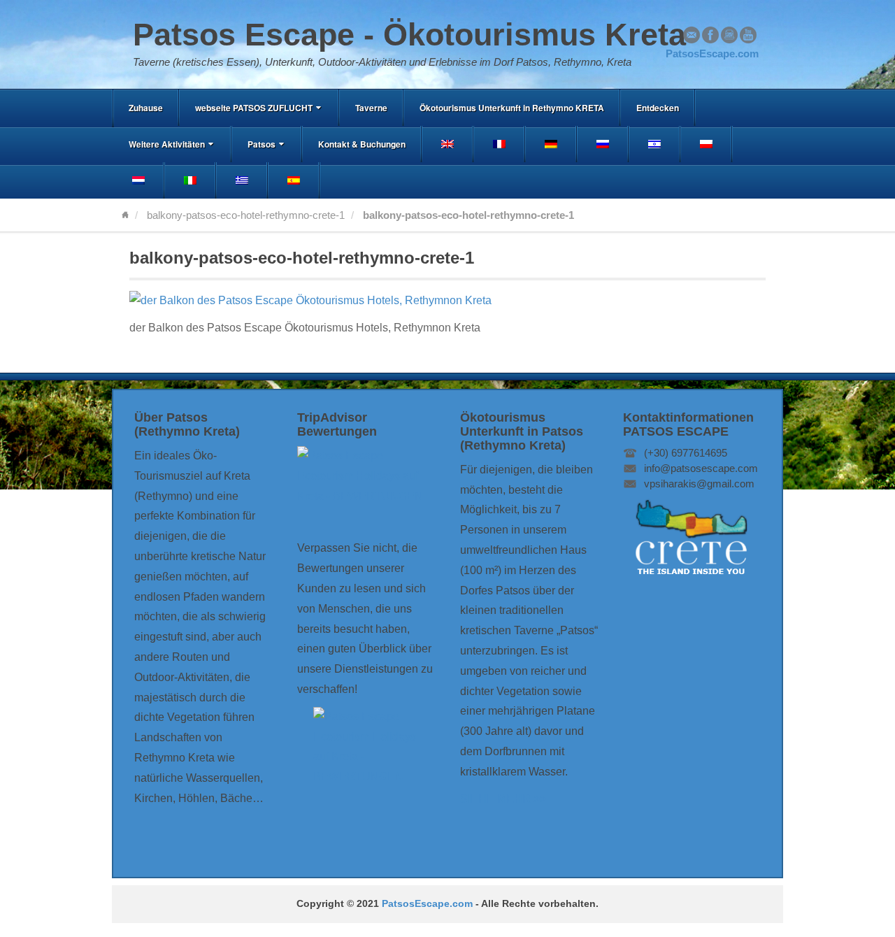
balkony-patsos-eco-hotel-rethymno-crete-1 (246, 215)
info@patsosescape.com (701, 468)
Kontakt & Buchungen (362, 144)
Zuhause (146, 107)
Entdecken (657, 107)
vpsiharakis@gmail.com (699, 483)
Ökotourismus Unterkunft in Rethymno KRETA (512, 107)
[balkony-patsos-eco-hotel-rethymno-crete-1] (310, 300)
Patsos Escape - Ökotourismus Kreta (409, 34)
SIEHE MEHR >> (503, 799)
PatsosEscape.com (427, 904)
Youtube (748, 35)
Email (691, 35)
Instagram (729, 35)
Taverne (371, 107)
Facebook (710, 35)
